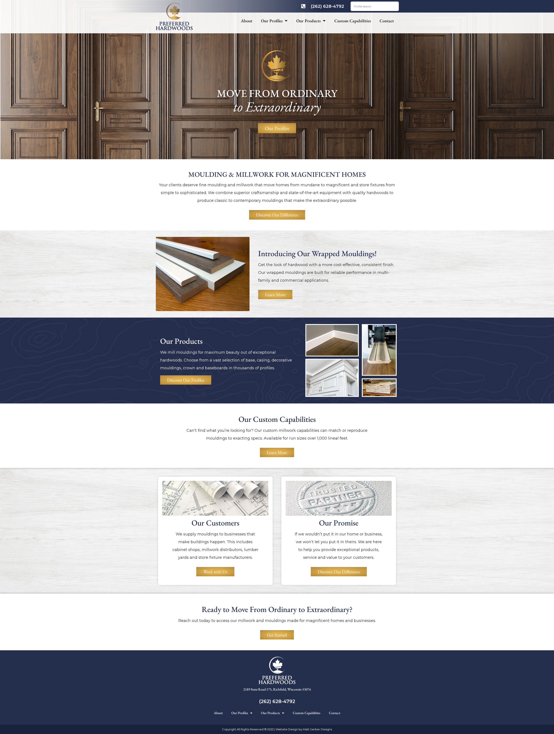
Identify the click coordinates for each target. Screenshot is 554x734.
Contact (387, 21)
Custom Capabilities (352, 21)
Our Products (308, 21)
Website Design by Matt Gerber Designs (304, 729)
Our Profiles (272, 21)
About (246, 21)
